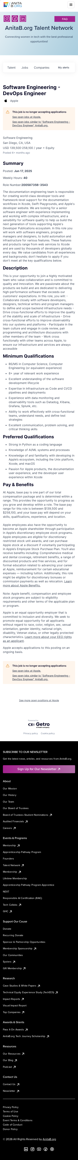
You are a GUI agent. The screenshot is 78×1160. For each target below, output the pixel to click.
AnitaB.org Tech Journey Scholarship (24, 1036)
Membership (10, 872)
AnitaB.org (49, 1139)
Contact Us (9, 1084)
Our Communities (13, 955)
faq (64, 19)
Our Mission (10, 788)
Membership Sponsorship (17, 948)
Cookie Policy (10, 1116)
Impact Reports (11, 999)
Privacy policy (30, 733)
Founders (8, 858)
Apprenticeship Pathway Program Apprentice (28, 885)
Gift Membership (12, 968)
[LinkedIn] (23, 18)
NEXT (6, 891)
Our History (9, 795)
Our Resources (11, 1053)
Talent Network (11, 865)
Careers (7, 828)
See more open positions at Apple (39, 700)
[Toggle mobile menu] (70, 4)
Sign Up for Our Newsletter (36, 769)
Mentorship (9, 845)
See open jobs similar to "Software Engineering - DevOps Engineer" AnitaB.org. (41, 123)
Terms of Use (10, 1111)
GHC (5, 911)
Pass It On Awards (13, 1029)
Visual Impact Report (14, 1005)
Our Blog (8, 1060)
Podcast (7, 1067)
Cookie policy (48, 733)
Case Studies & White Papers (19, 985)
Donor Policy (10, 1129)
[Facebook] (15, 18)
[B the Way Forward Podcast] (52, 1149)
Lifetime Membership (15, 878)
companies (41, 67)
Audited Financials (13, 821)
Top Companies (11, 1012)
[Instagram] (7, 18)
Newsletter (9, 1091)
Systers (7, 961)
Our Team (8, 801)
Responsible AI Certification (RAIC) (22, 898)
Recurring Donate (13, 935)
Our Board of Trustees (16, 808)
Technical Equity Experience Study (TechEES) (28, 992)
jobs (24, 67)
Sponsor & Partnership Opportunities (24, 942)
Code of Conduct (12, 1124)
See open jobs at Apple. (26, 116)
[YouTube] (39, 1149)
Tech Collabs (10, 905)
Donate (7, 929)
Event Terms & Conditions (17, 1120)
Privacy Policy (11, 1107)
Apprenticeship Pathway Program (22, 852)
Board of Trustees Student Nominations (25, 815)
